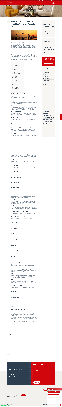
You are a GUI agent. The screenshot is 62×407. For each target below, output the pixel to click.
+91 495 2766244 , (13, 374)
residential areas (45, 125)
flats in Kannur (45, 84)
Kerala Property (45, 107)
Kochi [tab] (17, 369)
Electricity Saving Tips (46, 80)
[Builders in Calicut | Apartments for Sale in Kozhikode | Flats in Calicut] (10, 4)
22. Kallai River (15, 80)
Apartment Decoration (46, 72)
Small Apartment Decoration (47, 127)
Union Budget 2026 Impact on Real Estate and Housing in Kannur (48, 52)
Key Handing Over (9, 396)
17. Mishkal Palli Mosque (16, 76)
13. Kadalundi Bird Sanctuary (16, 73)
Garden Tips (45, 88)
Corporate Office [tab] (12, 369)
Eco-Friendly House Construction (47, 78)
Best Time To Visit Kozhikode (15, 91)
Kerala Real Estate (45, 109)
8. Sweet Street (15, 69)
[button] (5, 405)
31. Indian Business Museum (16, 88)
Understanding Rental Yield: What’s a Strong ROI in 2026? (48, 44)
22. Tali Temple (15, 81)
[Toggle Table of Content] (22, 62)
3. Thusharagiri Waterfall (16, 65)
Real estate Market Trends (46, 123)
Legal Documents (45, 113)
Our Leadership (16, 395)
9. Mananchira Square (15, 70)
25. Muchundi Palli (15, 83)
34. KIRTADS (15, 90)
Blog (14, 394)
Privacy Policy (45, 404)
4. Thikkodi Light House (15, 66)
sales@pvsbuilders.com (46, 0)
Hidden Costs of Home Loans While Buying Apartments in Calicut (48, 31)
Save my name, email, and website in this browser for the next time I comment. (17, 352)
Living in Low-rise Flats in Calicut (47, 115)
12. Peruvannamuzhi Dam (16, 72)
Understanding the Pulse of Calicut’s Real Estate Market (48, 49)
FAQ (14, 396)
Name (8, 347)
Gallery (7, 394)
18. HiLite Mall (15, 77)
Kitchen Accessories (46, 111)
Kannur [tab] (20, 369)
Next (36, 330)
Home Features (45, 92)
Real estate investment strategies (47, 121)
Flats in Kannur (45, 86)
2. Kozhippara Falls (15, 64)
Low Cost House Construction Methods (48, 117)
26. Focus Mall (14, 84)
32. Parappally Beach (15, 89)
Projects (8, 395)
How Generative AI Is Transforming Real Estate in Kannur (48, 26)
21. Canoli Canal (15, 79)
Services (8, 397)
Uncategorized (45, 131)
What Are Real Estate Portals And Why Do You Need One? (48, 34)
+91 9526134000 (52, 0)
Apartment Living (45, 74)
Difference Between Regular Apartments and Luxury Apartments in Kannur (48, 24)
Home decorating (45, 90)
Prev (34, 330)
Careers (11, 404)
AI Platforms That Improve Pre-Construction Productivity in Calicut (48, 41)
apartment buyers (45, 70)
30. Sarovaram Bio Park (15, 87)
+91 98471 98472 (39, 0)
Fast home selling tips (46, 82)
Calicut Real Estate (45, 76)
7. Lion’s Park (14, 68)
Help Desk (8, 404)
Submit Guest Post (45, 129)
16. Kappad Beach (15, 75)
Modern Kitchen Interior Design (47, 119)
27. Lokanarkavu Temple (16, 85)
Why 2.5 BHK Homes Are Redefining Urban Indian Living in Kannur (48, 47)
